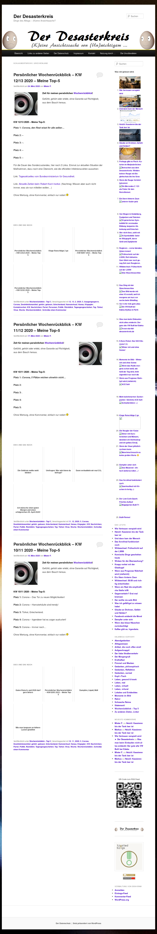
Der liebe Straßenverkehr (126, 653)
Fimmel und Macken (124, 663)
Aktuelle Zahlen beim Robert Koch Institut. (40, 183)
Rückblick (68, 307)
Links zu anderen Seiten (38, 53)
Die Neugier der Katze (128, 430)
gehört (41, 304)
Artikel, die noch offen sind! (128, 646)
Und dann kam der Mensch (131, 108)
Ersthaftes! (120, 659)
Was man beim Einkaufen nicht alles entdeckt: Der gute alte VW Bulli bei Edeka (131, 322)
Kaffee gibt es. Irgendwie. (127, 629)
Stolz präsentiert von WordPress (87, 923)
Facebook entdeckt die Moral (128, 616)
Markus (118, 729)
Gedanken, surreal (123, 672)
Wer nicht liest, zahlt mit (129, 232)
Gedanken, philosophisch (127, 666)
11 (70, 521)
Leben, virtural (121, 689)
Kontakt (91, 53)
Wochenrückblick (83, 93)
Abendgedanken (122, 640)
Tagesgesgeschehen (83, 307)
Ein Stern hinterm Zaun (129, 198)
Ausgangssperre (91, 301)
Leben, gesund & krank (126, 679)
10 (70, 741)
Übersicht (18, 53)
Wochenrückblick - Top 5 (40, 301)
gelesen (48, 304)
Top (94, 307)
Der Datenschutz (61, 53)
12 (70, 301)
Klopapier (89, 304)
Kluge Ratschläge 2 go (129, 415)
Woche (22, 310)
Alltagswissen (121, 643)
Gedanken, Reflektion (125, 669)
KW (28, 307)
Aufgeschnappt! (122, 650)
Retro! (117, 698)
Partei (45, 307)
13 (73, 301)
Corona (16, 304)
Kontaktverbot (19, 307)
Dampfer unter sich (127, 464)
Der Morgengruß (122, 656)
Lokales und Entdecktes (126, 692)
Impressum (79, 53)
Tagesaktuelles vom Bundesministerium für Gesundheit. (47, 176)
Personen (53, 307)
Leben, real (120, 682)
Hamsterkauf (71, 304)
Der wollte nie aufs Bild (126, 599)
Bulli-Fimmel (124, 517)
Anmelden (119, 890)
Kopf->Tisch (120, 676)
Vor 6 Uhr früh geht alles (129, 303)
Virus (15, 310)
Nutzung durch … (108, 53)
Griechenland (59, 304)
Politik (60, 307)
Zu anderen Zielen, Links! (127, 711)
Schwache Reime (123, 702)
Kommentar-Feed (123, 896)
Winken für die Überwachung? (129, 560)
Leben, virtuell (121, 685)
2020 (79, 301)
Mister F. (47, 86)
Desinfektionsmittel (29, 304)
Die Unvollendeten (128, 53)
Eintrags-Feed (121, 893)
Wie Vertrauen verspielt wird (128, 528)
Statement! (120, 705)
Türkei (100, 307)
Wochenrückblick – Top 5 (127, 708)
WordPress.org (122, 899)
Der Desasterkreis (33, 16)
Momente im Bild (123, 695)
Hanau (81, 304)
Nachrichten (36, 307)
